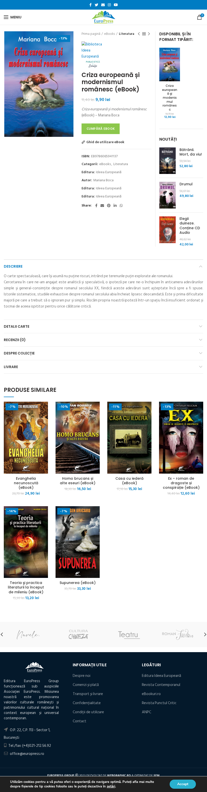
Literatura (126, 34)
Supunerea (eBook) (78, 582)
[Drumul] (167, 195)
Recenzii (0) (15, 339)
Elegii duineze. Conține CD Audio (189, 225)
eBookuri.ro (151, 694)
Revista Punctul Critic (159, 703)
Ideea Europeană (108, 172)
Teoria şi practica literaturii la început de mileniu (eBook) (26, 587)
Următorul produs (148, 33)
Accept (182, 784)
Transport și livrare (88, 694)
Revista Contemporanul (161, 685)
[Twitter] (96, 5)
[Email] (103, 5)
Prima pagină (91, 34)
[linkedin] (115, 205)
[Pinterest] (109, 205)
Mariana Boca (103, 180)
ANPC (146, 712)
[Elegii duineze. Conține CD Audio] (167, 231)
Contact (79, 721)
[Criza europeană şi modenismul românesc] (169, 64)
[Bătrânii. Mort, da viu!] (167, 160)
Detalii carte (16, 326)
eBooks (109, 34)
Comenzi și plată (86, 685)
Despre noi (81, 676)
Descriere (13, 266)
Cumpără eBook (101, 129)
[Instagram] (109, 5)
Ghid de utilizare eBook (105, 142)
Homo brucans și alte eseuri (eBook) (77, 480)
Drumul (186, 184)
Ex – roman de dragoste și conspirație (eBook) (181, 483)
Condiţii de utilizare (88, 712)
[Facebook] (90, 5)
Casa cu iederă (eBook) (129, 480)
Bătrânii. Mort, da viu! (190, 152)
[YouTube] (115, 5)
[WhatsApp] (121, 205)
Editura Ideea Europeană (161, 676)
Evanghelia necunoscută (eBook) (26, 483)
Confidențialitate (87, 703)
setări (111, 786)
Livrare (11, 366)
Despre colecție (19, 353)
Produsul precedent (138, 33)
